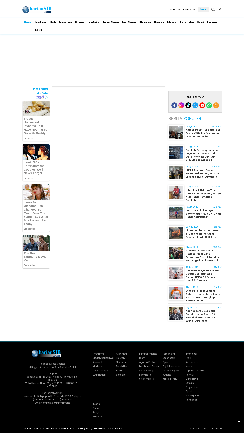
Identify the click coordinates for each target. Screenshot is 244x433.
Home (27, 22)
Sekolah (120, 374)
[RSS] (216, 105)
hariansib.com (202, 428)
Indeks (38, 29)
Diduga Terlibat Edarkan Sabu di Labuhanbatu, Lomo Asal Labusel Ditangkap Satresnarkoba (203, 295)
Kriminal (80, 22)
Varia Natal (192, 378)
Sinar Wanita (146, 378)
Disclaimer (100, 428)
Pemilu (190, 374)
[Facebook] (174, 105)
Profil (188, 358)
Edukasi (171, 22)
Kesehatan (169, 358)
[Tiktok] (188, 105)
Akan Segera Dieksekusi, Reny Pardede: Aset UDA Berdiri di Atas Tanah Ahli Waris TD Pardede (201, 315)
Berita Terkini (170, 378)
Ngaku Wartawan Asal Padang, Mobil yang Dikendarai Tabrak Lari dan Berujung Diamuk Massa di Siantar (202, 257)
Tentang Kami (30, 428)
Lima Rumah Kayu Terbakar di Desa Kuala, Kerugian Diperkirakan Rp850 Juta (202, 234)
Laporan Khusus (195, 370)
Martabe (93, 22)
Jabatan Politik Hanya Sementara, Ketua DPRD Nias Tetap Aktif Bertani (203, 213)
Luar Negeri (129, 22)
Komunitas (192, 362)
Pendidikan (122, 366)
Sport (200, 22)
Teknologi (191, 353)
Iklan (110, 428)
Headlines (40, 22)
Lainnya (212, 22)
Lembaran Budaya (149, 366)
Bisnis (96, 408)
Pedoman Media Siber (63, 428)
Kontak (118, 428)
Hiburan (159, 22)
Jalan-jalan (192, 395)
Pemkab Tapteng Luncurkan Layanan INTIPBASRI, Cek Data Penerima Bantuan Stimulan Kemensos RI (203, 155)
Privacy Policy (85, 428)
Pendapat (191, 399)
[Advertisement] (122, 60)
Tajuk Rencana (171, 366)
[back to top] (239, 421)
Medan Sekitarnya (61, 22)
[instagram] (181, 105)
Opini (165, 362)
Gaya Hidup (187, 22)
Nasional (97, 416)
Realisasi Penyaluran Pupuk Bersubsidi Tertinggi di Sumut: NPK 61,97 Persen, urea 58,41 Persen (202, 275)
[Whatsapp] (209, 105)
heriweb (218, 428)
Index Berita (41, 88)
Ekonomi (121, 362)
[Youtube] (202, 105)
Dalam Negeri (110, 22)
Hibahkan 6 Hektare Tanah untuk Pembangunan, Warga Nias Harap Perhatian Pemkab (203, 195)
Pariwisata (145, 374)
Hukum (120, 370)
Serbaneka (169, 353)
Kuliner (189, 366)
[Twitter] (195, 105)
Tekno (96, 404)
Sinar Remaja (146, 370)
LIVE (204, 9)
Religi (96, 412)
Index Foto (42, 93)
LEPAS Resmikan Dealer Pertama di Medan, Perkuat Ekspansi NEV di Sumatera (202, 173)
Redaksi (44, 428)
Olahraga (145, 22)
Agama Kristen (147, 362)
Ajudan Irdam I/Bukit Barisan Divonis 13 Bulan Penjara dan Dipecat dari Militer (203, 133)
